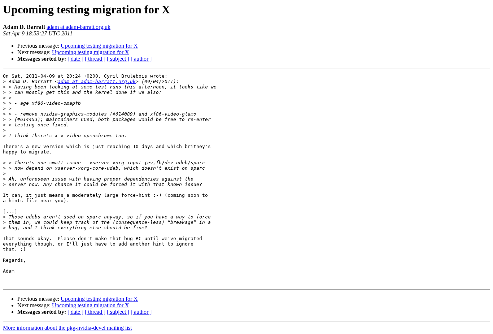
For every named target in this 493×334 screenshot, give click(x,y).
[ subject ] (118, 59)
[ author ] (141, 59)
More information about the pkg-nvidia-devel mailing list (67, 328)
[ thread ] (95, 59)
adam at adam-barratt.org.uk (78, 27)
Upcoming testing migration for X (99, 46)
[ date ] (75, 59)
